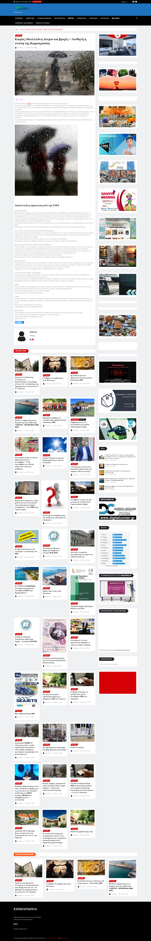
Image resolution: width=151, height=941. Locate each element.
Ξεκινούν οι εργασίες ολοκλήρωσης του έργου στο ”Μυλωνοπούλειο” (81, 554)
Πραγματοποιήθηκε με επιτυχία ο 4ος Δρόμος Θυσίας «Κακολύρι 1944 (54, 420)
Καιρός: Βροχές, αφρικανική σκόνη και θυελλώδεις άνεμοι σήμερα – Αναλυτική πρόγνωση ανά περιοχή (54, 787)
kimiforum (20, 47)
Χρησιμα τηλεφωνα (24, 23)
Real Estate (116, 18)
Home (16, 29)
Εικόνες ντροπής (77, 747)
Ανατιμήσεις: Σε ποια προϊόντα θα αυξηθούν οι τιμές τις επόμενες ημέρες (80, 642)
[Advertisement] (118, 683)
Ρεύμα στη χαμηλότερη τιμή (81, 831)
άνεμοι (29, 103)
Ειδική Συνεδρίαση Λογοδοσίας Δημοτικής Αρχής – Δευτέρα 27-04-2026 (26, 639)
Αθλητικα (30, 18)
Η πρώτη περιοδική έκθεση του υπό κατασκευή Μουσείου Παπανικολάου (54, 660)
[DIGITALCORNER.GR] (117, 512)
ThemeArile (64, 938)
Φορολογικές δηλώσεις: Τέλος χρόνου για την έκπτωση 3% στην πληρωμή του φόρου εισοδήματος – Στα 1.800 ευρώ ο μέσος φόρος (27, 505)
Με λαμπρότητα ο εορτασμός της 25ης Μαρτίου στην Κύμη (54, 748)
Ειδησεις (19, 18)
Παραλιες (93, 18)
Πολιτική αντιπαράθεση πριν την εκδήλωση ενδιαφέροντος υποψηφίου (54, 517)
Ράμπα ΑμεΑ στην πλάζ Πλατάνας (52, 592)
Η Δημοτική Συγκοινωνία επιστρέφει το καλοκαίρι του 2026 (26, 551)
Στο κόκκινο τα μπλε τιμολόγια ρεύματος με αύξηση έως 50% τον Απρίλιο (54, 696)
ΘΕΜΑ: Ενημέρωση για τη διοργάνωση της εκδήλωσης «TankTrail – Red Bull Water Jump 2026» (27, 423)
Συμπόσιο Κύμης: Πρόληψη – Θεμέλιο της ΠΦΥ (82, 607)
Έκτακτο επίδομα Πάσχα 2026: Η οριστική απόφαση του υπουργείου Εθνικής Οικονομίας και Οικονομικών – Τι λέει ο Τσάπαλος (82, 788)
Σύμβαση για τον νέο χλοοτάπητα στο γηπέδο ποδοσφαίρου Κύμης (79, 424)
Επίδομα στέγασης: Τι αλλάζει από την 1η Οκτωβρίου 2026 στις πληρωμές (79, 695)
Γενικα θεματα (44, 18)
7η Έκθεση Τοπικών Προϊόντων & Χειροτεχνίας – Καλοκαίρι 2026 (81, 377)
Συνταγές (104, 18)
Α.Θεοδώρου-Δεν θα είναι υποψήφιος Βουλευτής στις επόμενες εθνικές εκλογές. (81, 469)
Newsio (56, 938)
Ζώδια (107, 565)
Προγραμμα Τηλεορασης (125, 650)
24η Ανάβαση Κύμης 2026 (25, 713)
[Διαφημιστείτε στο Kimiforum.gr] (117, 591)
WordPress (49, 938)
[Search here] (136, 18)
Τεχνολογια (59, 18)
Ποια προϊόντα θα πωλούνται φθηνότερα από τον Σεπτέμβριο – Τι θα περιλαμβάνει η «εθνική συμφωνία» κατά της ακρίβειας (26, 463)
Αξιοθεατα (81, 18)
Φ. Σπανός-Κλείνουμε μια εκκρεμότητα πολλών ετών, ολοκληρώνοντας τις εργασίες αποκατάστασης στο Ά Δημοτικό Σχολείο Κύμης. (54, 838)
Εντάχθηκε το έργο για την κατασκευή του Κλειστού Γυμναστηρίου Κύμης (81, 502)
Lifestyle (71, 18)
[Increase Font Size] (17, 99)
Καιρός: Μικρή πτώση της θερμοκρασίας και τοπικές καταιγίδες (53, 460)
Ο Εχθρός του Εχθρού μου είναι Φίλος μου (53, 379)
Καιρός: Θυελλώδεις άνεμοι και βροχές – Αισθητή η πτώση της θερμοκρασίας (41, 29)
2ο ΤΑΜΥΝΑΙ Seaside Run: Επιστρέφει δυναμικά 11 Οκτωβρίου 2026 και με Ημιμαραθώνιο (25, 589)
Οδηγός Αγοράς (43, 23)
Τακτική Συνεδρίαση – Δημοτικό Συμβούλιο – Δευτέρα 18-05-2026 (52, 550)
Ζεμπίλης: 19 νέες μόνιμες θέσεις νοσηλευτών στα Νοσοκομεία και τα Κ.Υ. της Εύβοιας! (26, 834)
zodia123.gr (115, 565)
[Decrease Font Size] (21, 99)
